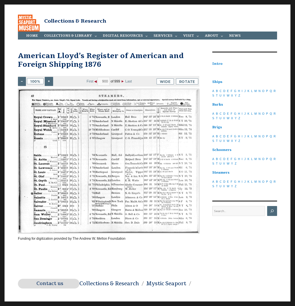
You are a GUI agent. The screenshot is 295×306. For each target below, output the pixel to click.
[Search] (272, 211)
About (211, 35)
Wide (165, 82)
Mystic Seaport (166, 283)
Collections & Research (75, 20)
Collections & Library (68, 35)
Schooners (222, 149)
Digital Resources (123, 35)
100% (35, 81)
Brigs (217, 127)
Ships (217, 81)
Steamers (221, 172)
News (235, 35)
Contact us (49, 283)
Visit (188, 35)
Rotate (187, 82)
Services (163, 35)
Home (32, 35)
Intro (217, 63)
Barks (217, 104)
